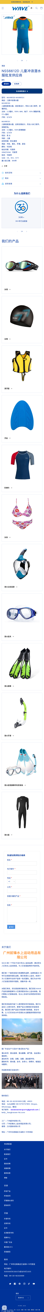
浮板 (6, 438)
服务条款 (7, 1173)
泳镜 (6, 289)
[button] (2, 8)
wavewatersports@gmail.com (17, 1271)
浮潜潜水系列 (9, 1201)
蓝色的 (6, 84)
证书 (5, 1159)
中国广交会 (8, 1242)
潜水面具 (7, 636)
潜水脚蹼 (7, 686)
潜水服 (7, 835)
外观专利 (7, 1219)
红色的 (16, 84)
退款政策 (7, 1168)
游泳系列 (7, 1205)
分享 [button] (5, 166)
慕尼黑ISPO (8, 1247)
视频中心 (7, 1238)
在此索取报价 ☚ (22, 91)
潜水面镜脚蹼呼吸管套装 (13, 785)
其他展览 (7, 1252)
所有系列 (7, 1196)
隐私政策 (7, 1164)
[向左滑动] (17, 60)
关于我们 (7, 1150)
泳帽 (6, 339)
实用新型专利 (9, 1233)
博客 (5, 1178)
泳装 (6, 537)
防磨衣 (7, 488)
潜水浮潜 (7, 736)
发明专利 (7, 1223)
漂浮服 (7, 388)
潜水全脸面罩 (9, 587)
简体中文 (21, 1298)
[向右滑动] (26, 60)
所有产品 (7, 1191)
